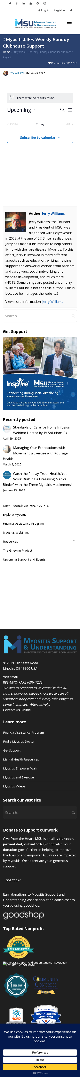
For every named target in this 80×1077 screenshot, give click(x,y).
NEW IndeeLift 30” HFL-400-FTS (26, 505)
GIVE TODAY (13, 880)
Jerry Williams (53, 213)
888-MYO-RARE (14, 682)
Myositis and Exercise (18, 777)
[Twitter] (9, 3)
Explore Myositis (14, 514)
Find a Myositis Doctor (19, 741)
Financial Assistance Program (23, 523)
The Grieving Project (17, 550)
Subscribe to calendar (38, 137)
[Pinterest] (37, 3)
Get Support (12, 750)
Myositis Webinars (16, 532)
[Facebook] (16, 3)
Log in (45, 10)
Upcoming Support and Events (24, 559)
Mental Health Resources (21, 759)
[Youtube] (30, 3)
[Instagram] (44, 3)
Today (40, 124)
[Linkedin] (23, 3)
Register (59, 10)
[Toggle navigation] (69, 23)
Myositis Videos (14, 786)
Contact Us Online (17, 710)
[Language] (71, 10)
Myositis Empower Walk (20, 768)
